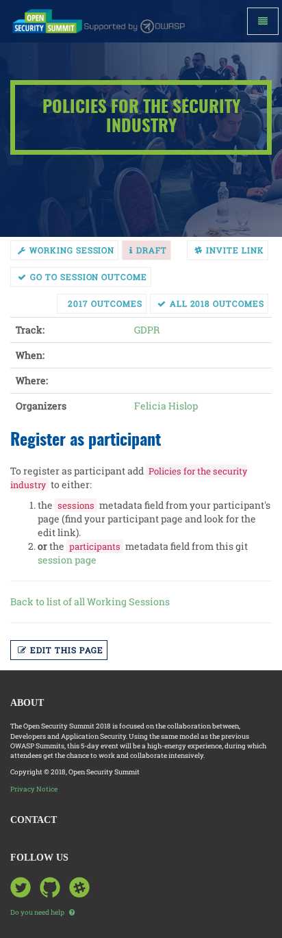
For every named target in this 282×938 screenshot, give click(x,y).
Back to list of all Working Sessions (90, 601)
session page (67, 559)
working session (71, 249)
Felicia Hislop (166, 405)
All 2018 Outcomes (217, 303)
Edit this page (66, 649)
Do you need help (38, 912)
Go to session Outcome (88, 276)
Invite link (235, 249)
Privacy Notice (33, 789)
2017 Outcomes (105, 303)
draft (151, 249)
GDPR (146, 329)
